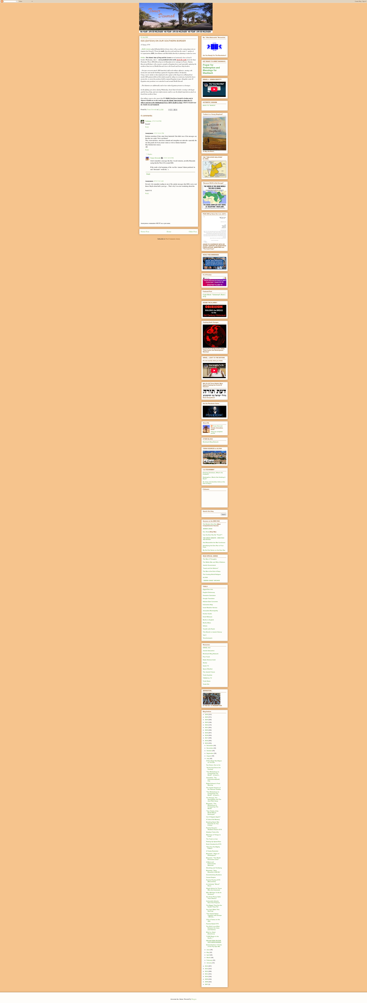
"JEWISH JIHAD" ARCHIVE (211, 580)
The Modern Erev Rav (210, 524)
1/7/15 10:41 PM (159, 133)
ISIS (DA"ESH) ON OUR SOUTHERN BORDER (213, 941)
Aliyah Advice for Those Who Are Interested (214, 889)
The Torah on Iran (212, 839)
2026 (206, 714)
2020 (206, 730)
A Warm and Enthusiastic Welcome (211, 863)
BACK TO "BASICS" (209, 105)
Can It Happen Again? (213, 817)
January (209, 963)
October (209, 750)
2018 (206, 735)
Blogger (193, 999)
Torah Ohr (206, 684)
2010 (206, 976)
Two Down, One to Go (213, 765)
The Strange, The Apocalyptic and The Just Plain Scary (213, 799)
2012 (206, 971)
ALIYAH (205, 577)
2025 (206, 717)
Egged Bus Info (208, 589)
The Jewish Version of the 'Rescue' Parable (213, 788)
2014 (206, 966)
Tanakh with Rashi (209, 629)
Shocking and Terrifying (214, 868)
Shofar (205, 663)
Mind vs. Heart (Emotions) (211, 933)
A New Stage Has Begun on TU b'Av (214, 761)
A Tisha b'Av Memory (213, 819)
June (208, 949)
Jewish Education (208, 650)
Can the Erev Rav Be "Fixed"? (212, 535)
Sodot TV (206, 666)
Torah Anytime (207, 675)
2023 (206, 722)
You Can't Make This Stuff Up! (212, 910)
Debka (143, 57)
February (210, 960)
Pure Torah (206, 657)
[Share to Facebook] (175, 110)
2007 (206, 984)
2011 (206, 974)
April (208, 955)
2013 (206, 968)
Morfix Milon (207, 623)
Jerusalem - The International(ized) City (213, 779)
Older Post (193, 231)
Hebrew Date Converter (210, 601)
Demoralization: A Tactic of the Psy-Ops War (214, 945)
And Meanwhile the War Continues (214, 542)
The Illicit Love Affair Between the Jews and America (213, 928)
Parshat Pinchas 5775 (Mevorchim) (213, 880)
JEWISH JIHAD (207, 528)
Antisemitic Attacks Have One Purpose (213, 901)
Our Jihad (206, 532)
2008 (206, 982)
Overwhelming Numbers (214, 875)
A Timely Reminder (212, 851)
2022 (206, 725)
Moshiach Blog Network (210, 442)
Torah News (206, 681)
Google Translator (209, 598)
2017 (206, 738)
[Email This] (169, 110)
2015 (206, 743)
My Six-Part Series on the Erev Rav (214, 550)
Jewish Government (209, 565)
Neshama (148, 121)
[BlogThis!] (171, 110)
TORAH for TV (207, 678)
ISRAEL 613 (206, 647)
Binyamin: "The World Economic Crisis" (213, 858)
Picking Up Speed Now (213, 841)
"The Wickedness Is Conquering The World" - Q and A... (213, 773)
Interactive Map (208, 604)
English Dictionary (209, 592)
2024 (206, 719)
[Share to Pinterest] (176, 110)
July (208, 758)
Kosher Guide (207, 613)
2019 (206, 733)
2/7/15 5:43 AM (158, 181)
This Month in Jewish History (212, 632)
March (209, 957)
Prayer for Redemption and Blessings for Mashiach (211, 69)
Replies (150, 154)
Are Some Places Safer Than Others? (213, 897)
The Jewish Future (209, 672)
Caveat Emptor (211, 877)
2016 (206, 740)
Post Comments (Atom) (173, 239)
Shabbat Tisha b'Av (212, 832)
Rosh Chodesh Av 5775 (213, 844)
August (209, 756)
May (208, 952)
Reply (147, 127)
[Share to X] (173, 110)
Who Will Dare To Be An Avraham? (213, 893)
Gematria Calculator (209, 595)
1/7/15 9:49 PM (156, 121)
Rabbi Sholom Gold (209, 660)
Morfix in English (208, 620)
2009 (206, 979)
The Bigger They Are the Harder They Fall (214, 906)
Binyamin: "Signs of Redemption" (212, 854)
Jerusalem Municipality (210, 610)
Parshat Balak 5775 (212, 924)
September (210, 753)
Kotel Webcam (207, 617)
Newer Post (145, 231)
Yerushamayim (207, 638)
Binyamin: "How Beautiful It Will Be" (213, 871)
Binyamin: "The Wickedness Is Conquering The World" (212, 806)
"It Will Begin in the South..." (212, 937)
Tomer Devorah (155, 158)
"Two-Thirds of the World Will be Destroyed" (212, 812)
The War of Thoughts (210, 559)
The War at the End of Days (211, 571)
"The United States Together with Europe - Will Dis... (214, 915)
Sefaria (205, 626)
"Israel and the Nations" (210, 568)
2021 (206, 727)
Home (169, 231)
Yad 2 (204, 635)
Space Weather (208, 669)
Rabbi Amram (146, 49)
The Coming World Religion (212, 574)
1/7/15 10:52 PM (168, 158)
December (210, 745)
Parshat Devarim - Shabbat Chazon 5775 (214, 828)
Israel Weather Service (210, 607)
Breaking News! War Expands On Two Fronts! (212, 823)
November (210, 748)
